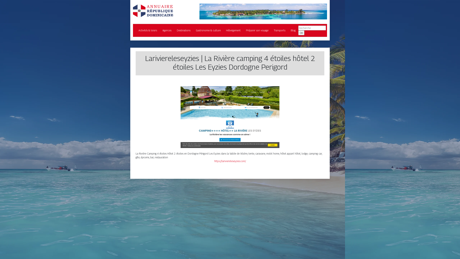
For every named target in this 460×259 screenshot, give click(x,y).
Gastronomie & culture (208, 30)
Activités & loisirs (148, 30)
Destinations (183, 30)
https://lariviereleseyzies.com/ (230, 161)
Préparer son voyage (257, 30)
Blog (293, 30)
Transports (279, 30)
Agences (166, 30)
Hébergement (233, 30)
